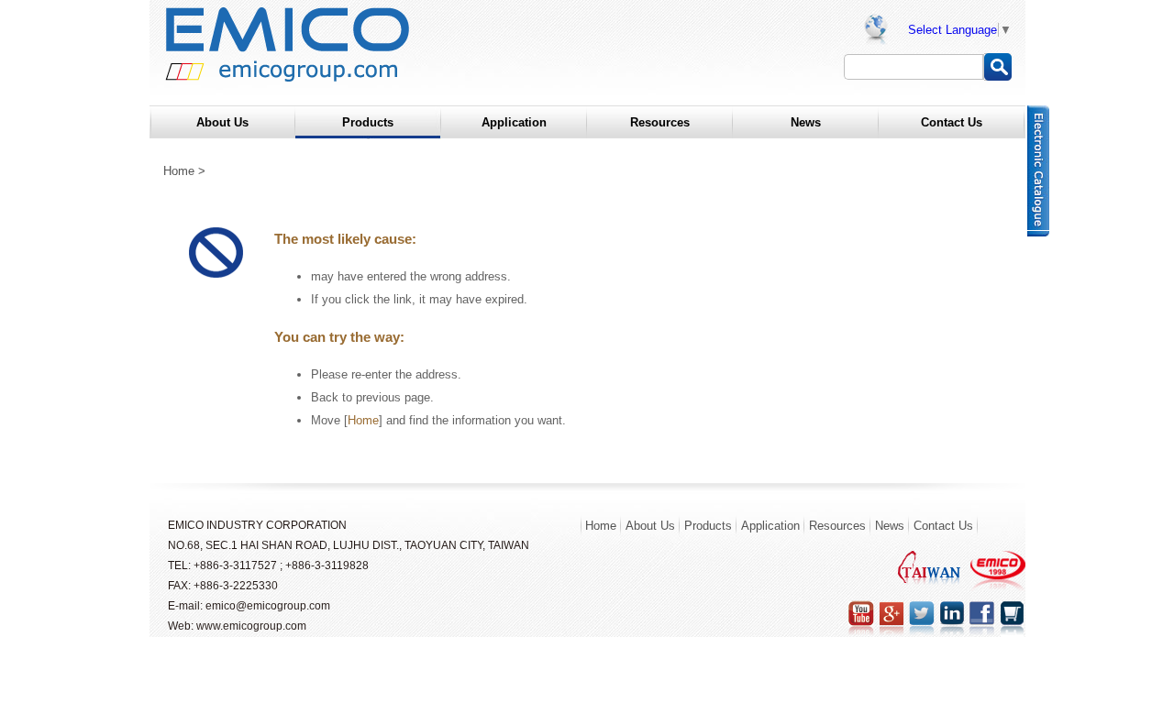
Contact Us (943, 526)
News (889, 526)
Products (708, 526)
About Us (650, 526)
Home (178, 171)
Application (770, 526)
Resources (837, 526)
